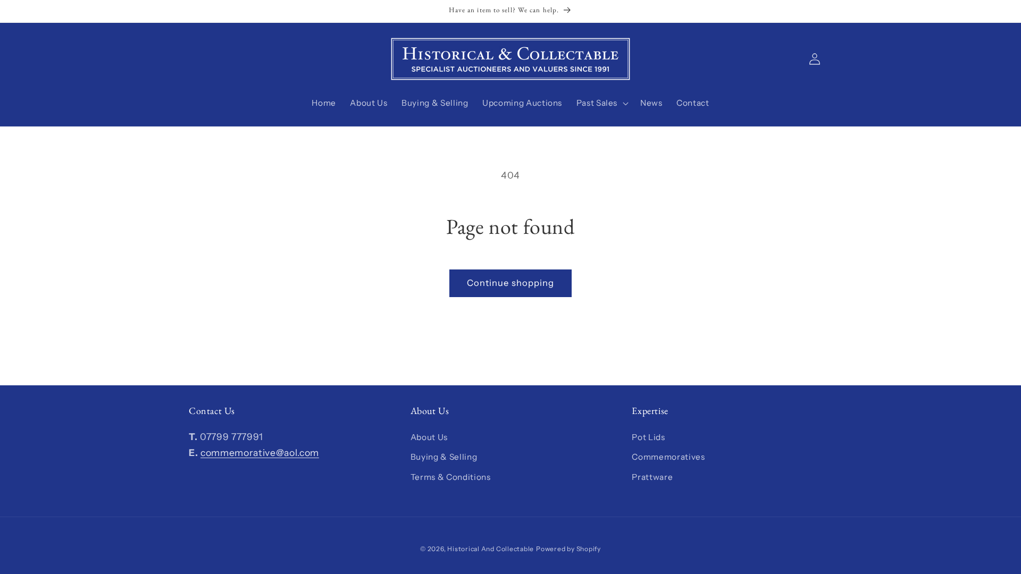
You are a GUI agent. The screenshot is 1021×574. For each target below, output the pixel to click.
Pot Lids (648, 437)
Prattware (652, 477)
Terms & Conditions (451, 477)
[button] (601, 103)
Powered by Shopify (568, 549)
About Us (429, 437)
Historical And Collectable (490, 549)
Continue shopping (511, 282)
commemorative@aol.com (259, 452)
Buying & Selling (444, 457)
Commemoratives (668, 457)
